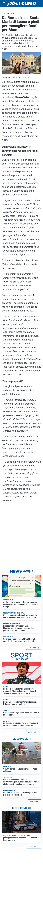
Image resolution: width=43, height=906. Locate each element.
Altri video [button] (34, 801)
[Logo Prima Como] (21, 3)
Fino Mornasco (18, 101)
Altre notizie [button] (33, 648)
